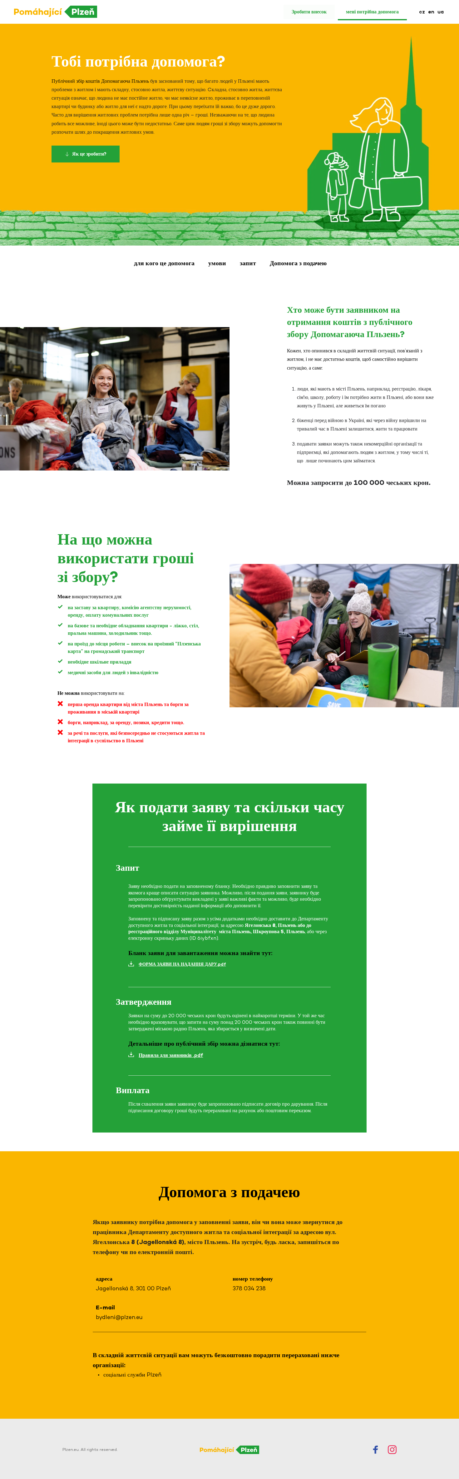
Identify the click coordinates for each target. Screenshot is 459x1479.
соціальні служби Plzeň (132, 1374)
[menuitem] (422, 12)
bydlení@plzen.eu (119, 1317)
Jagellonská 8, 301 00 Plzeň (133, 1288)
